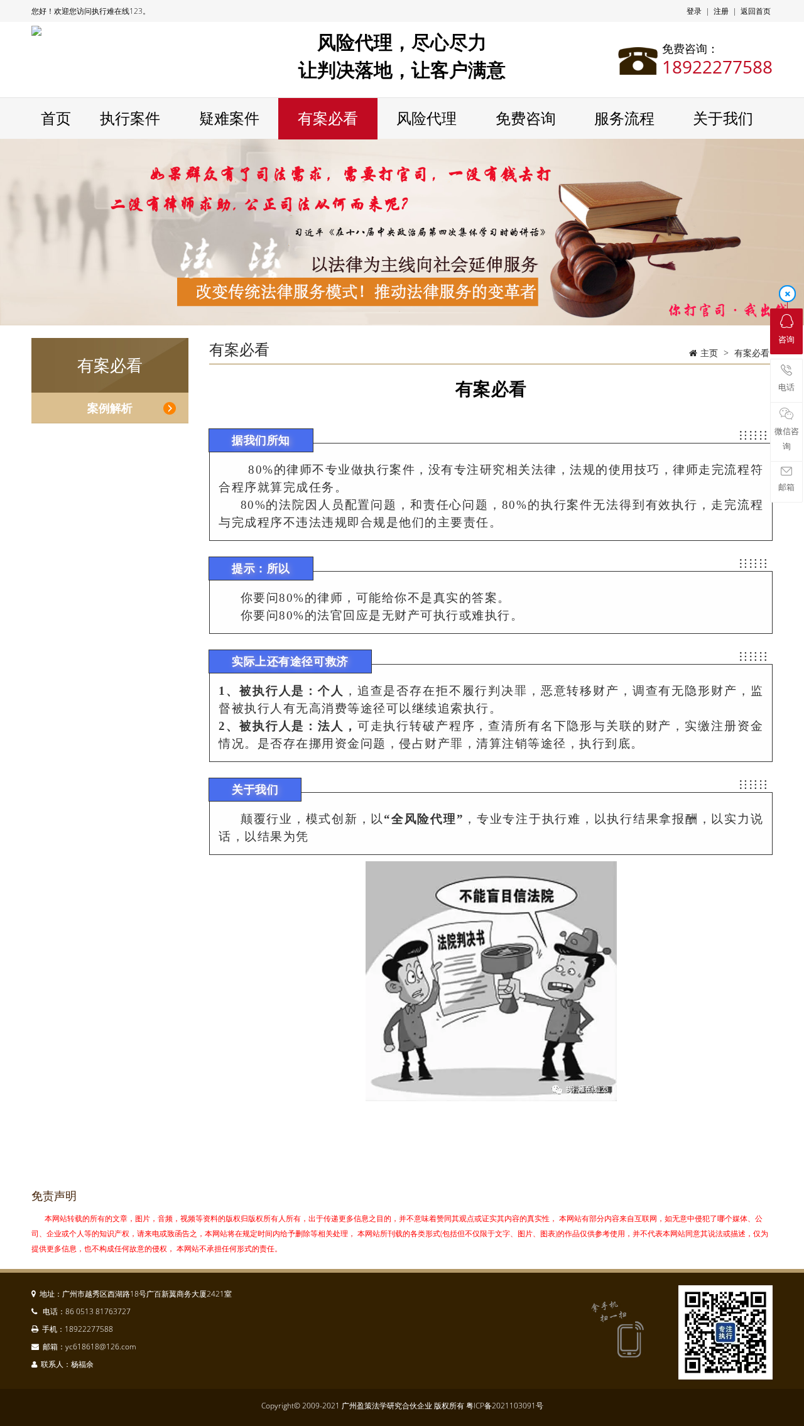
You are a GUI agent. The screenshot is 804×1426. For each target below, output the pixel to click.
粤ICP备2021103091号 (504, 1405)
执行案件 (130, 119)
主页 (709, 353)
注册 (721, 11)
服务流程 (624, 119)
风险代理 (426, 119)
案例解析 (110, 407)
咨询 (786, 339)
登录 (694, 11)
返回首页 (756, 11)
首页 (56, 119)
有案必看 (328, 119)
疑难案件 (229, 119)
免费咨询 (526, 119)
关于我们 (723, 119)
